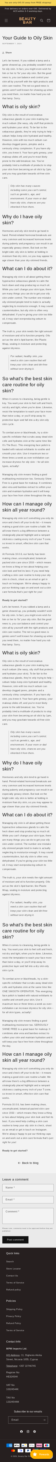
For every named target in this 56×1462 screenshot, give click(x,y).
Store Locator (13, 1268)
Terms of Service (15, 1282)
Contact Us (12, 1275)
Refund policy (13, 1289)
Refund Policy (13, 1323)
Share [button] (8, 52)
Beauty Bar (23, 1456)
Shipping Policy (14, 1309)
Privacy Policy (13, 1316)
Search (10, 1261)
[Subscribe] (44, 1420)
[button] (6, 20)
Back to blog (30, 1163)
